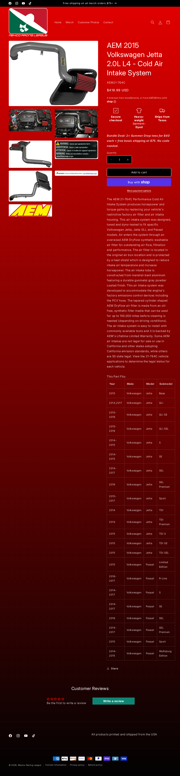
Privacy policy (77, 765)
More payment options (139, 190)
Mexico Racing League (29, 765)
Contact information (55, 765)
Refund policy (95, 765)
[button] (152, 22)
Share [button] (114, 668)
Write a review (113, 701)
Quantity (111, 152)
